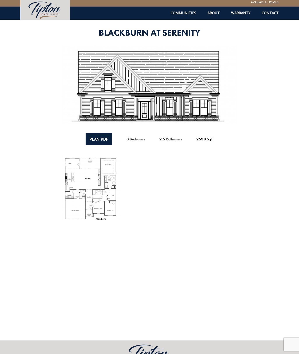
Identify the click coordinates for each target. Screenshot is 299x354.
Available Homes (265, 2)
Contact (270, 12)
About (214, 12)
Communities (183, 12)
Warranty (240, 12)
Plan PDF (99, 139)
